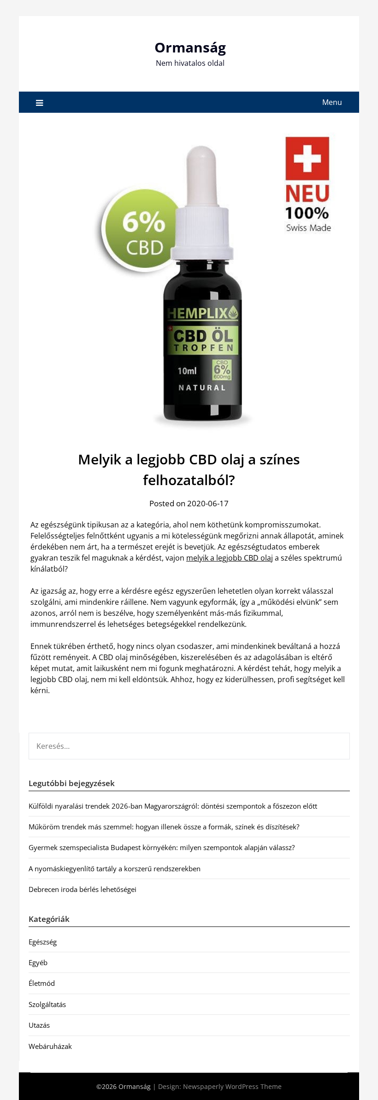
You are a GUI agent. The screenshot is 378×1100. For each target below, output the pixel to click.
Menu (332, 102)
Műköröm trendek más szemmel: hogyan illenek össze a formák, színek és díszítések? (164, 826)
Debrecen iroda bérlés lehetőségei (82, 889)
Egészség (43, 941)
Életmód (42, 983)
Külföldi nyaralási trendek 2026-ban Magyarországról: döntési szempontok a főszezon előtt (173, 806)
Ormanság (190, 47)
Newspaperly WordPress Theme (232, 1086)
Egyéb (38, 962)
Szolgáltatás (47, 1004)
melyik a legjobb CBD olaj (229, 558)
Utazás (39, 1025)
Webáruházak (50, 1046)
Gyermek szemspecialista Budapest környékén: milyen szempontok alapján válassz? (162, 847)
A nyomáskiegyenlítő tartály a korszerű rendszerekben (115, 868)
